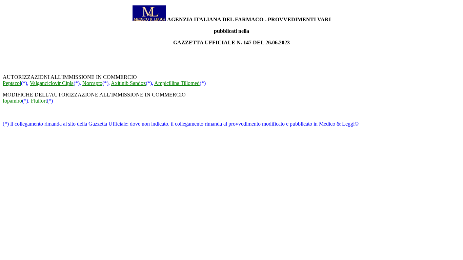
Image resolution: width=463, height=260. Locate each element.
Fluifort (39, 101)
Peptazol (12, 83)
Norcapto (92, 83)
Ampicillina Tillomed (177, 83)
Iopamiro (12, 101)
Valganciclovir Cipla (52, 83)
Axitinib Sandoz (128, 83)
